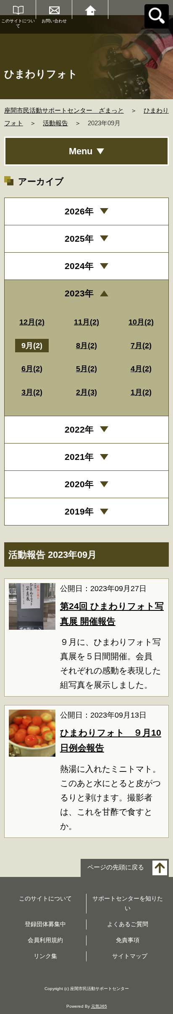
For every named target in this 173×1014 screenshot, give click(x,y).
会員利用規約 (45, 940)
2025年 (79, 238)
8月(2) (86, 345)
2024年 (79, 266)
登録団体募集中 (45, 924)
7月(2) (141, 345)
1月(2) (141, 392)
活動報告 (55, 123)
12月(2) (32, 322)
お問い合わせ (54, 20)
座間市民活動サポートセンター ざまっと (64, 110)
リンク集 (45, 956)
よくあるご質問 (127, 924)
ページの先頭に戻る (115, 867)
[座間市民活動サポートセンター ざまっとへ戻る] (90, 9)
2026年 (79, 211)
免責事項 (127, 940)
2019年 (79, 511)
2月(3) (86, 392)
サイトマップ (129, 956)
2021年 (79, 457)
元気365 (99, 1006)
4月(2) (141, 368)
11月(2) (86, 322)
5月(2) (86, 368)
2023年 (79, 293)
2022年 (79, 429)
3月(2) (31, 392)
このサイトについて (18, 23)
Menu (80, 151)
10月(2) (141, 322)
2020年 (79, 484)
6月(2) (31, 368)
